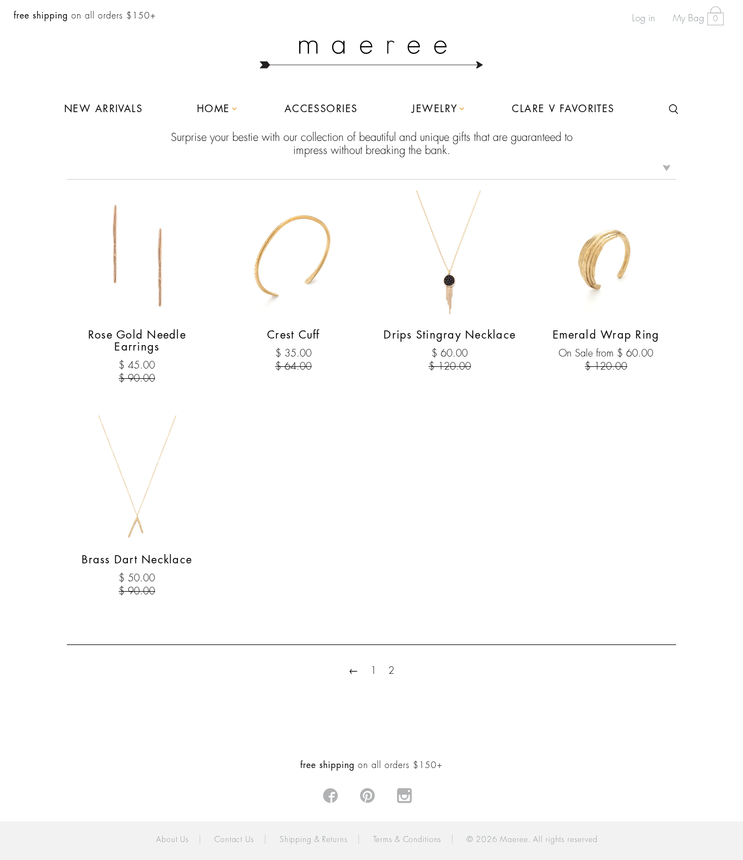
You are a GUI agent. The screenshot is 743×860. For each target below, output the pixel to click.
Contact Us (234, 839)
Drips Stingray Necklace (449, 335)
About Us (172, 839)
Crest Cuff (293, 335)
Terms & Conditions (407, 839)
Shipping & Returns (314, 839)
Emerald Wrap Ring (606, 335)
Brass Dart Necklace (137, 560)
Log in (643, 18)
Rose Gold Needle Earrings (137, 341)
